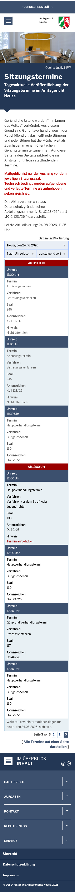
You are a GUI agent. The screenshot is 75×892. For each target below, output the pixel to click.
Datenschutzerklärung (19, 864)
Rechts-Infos (15, 826)
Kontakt (11, 811)
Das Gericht (14, 782)
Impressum (11, 875)
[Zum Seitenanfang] (69, 763)
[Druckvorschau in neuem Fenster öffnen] (62, 763)
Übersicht (10, 854)
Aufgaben (12, 797)
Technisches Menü (35, 7)
